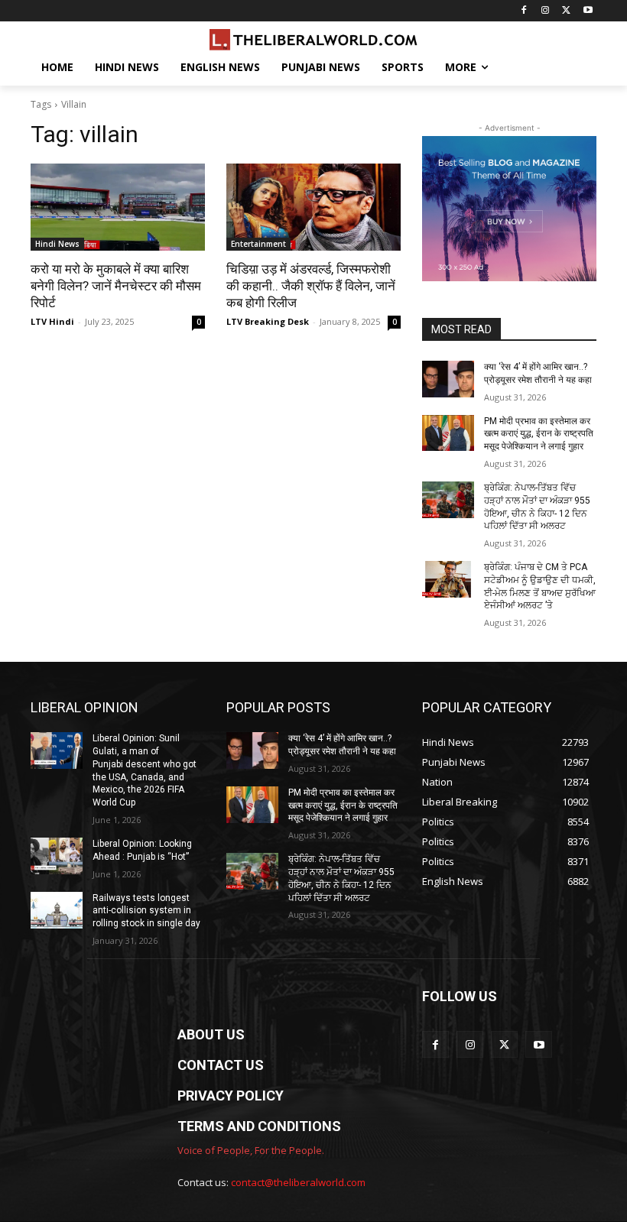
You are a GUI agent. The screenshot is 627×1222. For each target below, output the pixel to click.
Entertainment (258, 243)
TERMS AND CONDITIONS (259, 1126)
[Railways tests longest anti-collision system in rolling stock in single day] (57, 910)
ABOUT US (211, 1034)
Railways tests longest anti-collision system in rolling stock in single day (146, 911)
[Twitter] (566, 11)
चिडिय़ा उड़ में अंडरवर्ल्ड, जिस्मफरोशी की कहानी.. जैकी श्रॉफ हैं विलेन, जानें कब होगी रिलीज (310, 285)
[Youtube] (587, 11)
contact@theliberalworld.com (298, 1182)
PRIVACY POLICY (230, 1095)
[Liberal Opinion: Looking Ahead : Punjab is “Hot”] (57, 856)
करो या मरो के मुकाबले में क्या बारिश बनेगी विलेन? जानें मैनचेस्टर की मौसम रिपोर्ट (116, 285)
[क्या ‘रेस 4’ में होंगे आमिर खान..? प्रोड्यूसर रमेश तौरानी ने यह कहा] (448, 379)
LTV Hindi (52, 321)
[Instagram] (545, 11)
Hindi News (57, 243)
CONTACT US (220, 1065)
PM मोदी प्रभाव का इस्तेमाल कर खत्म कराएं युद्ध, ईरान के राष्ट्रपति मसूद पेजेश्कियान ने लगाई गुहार (538, 434)
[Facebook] (524, 11)
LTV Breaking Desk (267, 321)
